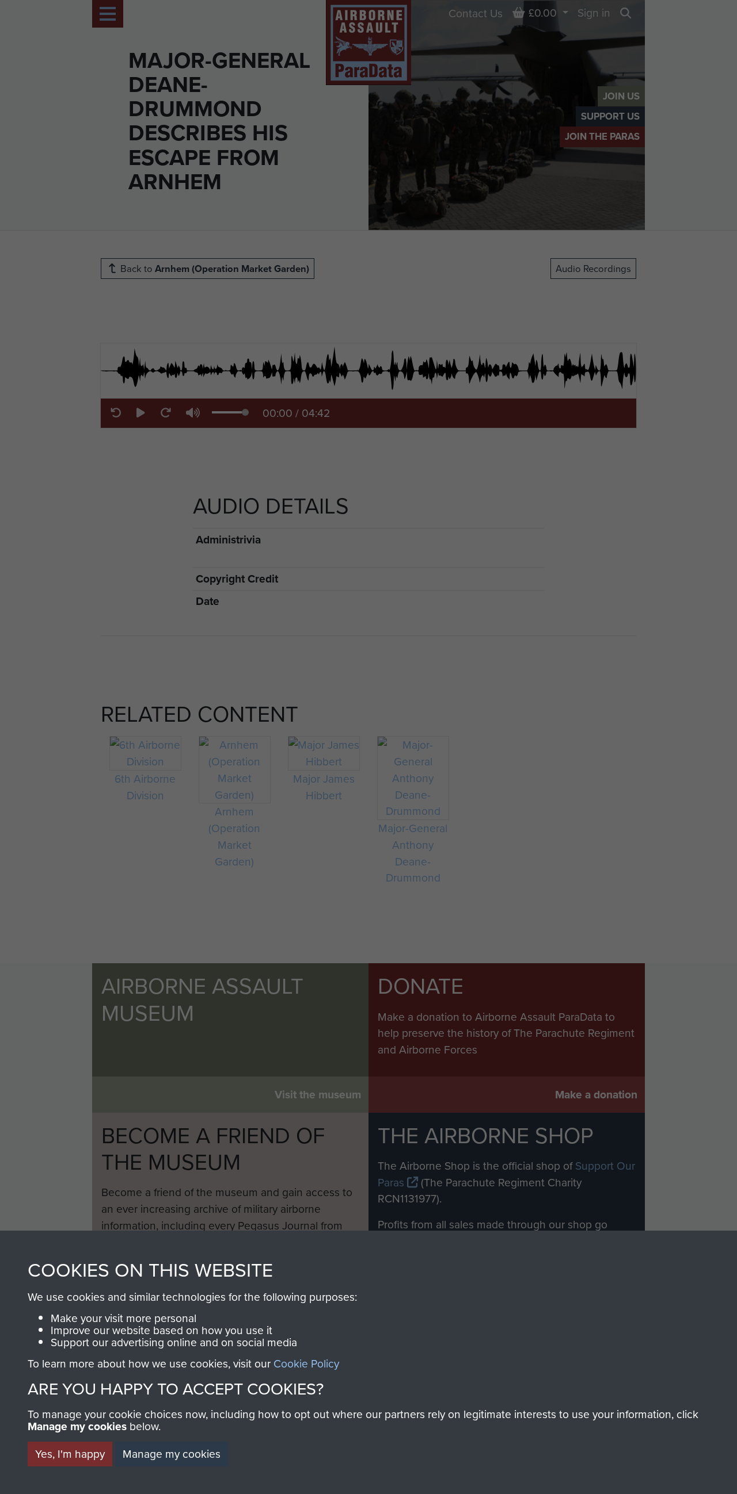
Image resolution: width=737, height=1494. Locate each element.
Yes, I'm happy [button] (70, 1453)
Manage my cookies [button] (172, 1453)
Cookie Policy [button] (306, 1363)
